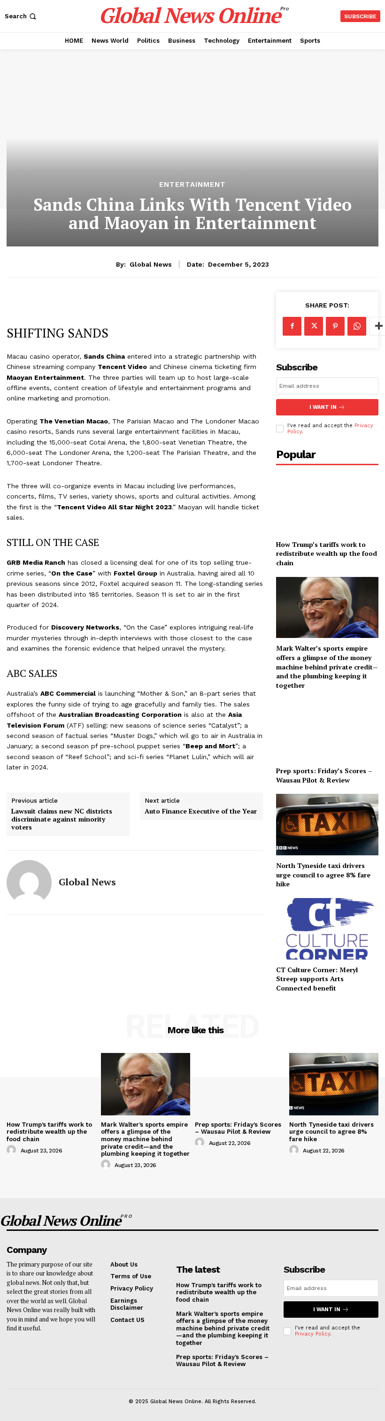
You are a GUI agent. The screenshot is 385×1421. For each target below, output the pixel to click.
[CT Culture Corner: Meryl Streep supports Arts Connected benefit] (327, 929)
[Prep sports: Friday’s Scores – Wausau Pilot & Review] (327, 729)
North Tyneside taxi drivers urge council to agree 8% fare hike (323, 874)
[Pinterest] (335, 326)
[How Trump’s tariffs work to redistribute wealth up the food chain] (327, 503)
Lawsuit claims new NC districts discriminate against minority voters (61, 819)
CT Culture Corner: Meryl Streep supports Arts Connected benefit (317, 978)
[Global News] (29, 882)
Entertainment (192, 184)
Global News (151, 264)
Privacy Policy (312, 1334)
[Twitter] (313, 326)
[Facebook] (292, 326)
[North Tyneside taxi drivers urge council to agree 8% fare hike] (327, 824)
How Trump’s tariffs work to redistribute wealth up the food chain (326, 553)
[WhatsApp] (356, 326)
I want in (323, 407)
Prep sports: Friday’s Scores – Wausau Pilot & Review (324, 775)
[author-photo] (13, 1150)
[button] (21, 16)
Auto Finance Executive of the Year (201, 811)
